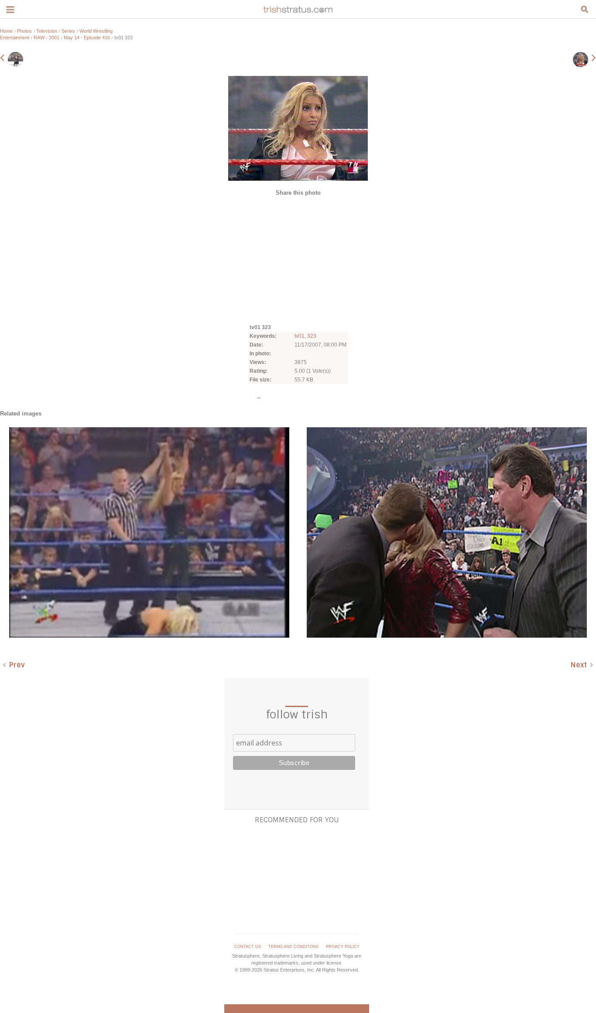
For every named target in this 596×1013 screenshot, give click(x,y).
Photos (24, 31)
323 (311, 336)
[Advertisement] (298, 259)
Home (6, 31)
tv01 (300, 336)
